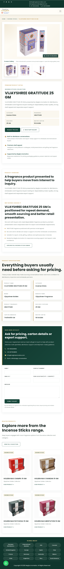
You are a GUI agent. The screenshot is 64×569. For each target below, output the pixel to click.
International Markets (26, 545)
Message (7, 384)
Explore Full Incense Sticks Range (18, 245)
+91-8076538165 (46, 6)
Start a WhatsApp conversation (17, 358)
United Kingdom (10, 550)
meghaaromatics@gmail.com (38, 4)
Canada (54, 545)
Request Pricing (12, 130)
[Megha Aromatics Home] (5, 11)
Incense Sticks (12, 19)
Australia (41, 554)
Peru (41, 558)
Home (4, 19)
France (11, 554)
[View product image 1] (10, 70)
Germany (26, 554)
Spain (41, 550)
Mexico (54, 554)
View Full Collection (11, 444)
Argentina (26, 558)
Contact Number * (39, 368)
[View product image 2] (25, 70)
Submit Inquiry (12, 401)
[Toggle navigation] (60, 11)
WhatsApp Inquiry (31, 130)
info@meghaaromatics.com (38, 2)
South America (54, 558)
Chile (10, 558)
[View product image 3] (39, 70)
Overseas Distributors (10, 545)
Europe (26, 550)
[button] (32, 41)
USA (41, 545)
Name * (7, 368)
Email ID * (7, 376)
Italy (54, 550)
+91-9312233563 (34, 6)
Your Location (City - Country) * (44, 376)
